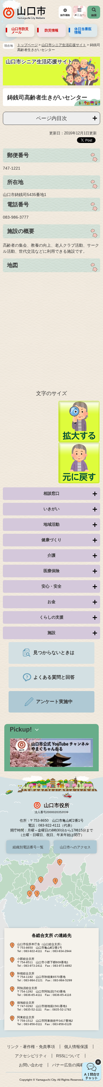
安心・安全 (51, 586)
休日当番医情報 (83, 30)
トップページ (27, 45)
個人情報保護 (76, 1047)
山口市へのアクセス (75, 847)
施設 (51, 632)
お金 (51, 601)
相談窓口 (51, 493)
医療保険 (51, 570)
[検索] (93, 12)
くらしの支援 (51, 617)
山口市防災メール (20, 30)
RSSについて (68, 1056)
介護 (51, 555)
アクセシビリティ (31, 1056)
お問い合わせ (31, 1065)
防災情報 (51, 30)
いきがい (51, 509)
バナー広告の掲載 (68, 1065)
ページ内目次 (51, 118)
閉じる (98, 1062)
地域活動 (51, 524)
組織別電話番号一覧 (28, 847)
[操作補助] (65, 12)
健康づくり (51, 539)
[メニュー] (79, 12)
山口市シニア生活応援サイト (63, 45)
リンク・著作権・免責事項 (31, 1047)
